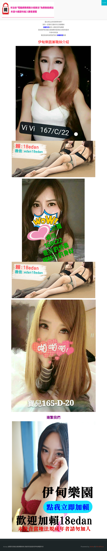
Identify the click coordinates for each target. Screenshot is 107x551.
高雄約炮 (60, 35)
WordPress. (100, 546)
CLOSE (104, 2)
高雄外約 (46, 27)
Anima (91, 546)
